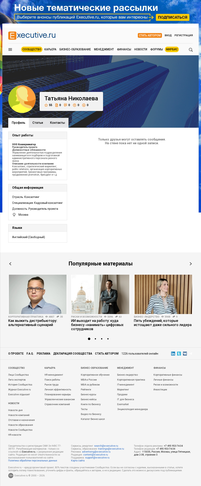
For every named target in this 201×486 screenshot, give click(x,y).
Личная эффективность (58, 389)
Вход (168, 35)
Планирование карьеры (58, 394)
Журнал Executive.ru (19, 389)
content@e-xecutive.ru (95, 454)
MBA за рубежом (90, 384)
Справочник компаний (57, 404)
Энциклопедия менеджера (132, 409)
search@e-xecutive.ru (106, 445)
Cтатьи (37, 123)
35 (61, 316)
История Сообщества (20, 384)
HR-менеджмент (54, 374)
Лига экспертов (17, 379)
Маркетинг (123, 389)
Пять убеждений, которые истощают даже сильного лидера (163, 323)
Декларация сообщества (72, 353)
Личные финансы (163, 379)
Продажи (122, 394)
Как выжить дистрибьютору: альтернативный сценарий (32, 323)
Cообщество (16, 368)
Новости (140, 49)
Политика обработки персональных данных (32, 460)
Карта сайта (78, 460)
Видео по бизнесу (91, 414)
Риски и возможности (86, 316)
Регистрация (184, 35)
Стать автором (150, 35)
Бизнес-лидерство (146, 316)
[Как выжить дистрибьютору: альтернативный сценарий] (37, 294)
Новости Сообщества (20, 430)
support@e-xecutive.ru (97, 457)
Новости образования (20, 425)
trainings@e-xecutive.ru (111, 448)
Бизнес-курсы (88, 394)
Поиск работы (52, 379)
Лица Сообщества (18, 374)
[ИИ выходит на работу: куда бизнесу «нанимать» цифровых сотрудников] (100, 294)
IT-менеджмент (125, 384)
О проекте (16, 353)
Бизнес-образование (75, 49)
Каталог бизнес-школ (93, 419)
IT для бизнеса (125, 399)
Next (191, 264)
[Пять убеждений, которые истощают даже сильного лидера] (163, 294)
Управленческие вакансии (60, 399)
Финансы (124, 49)
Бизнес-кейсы (89, 399)
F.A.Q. (30, 353)
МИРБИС (172, 49)
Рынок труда (51, 384)
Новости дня (15, 410)
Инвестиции (160, 389)
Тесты (84, 409)
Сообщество (31, 49)
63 (120, 316)
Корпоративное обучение (95, 374)
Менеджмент (104, 49)
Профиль (18, 123)
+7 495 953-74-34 (173, 445)
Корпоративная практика (25, 316)
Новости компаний (18, 415)
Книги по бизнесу (91, 404)
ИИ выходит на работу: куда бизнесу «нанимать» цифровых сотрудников (97, 325)
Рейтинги (86, 389)
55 (50, 105)
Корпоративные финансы (167, 374)
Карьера (50, 49)
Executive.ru (28, 451)
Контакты (57, 123)
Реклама (43, 353)
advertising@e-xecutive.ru (96, 451)
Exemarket (123, 404)
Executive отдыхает (19, 394)
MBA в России (89, 379)
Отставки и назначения (21, 420)
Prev (10, 264)
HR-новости (14, 434)
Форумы (156, 49)
